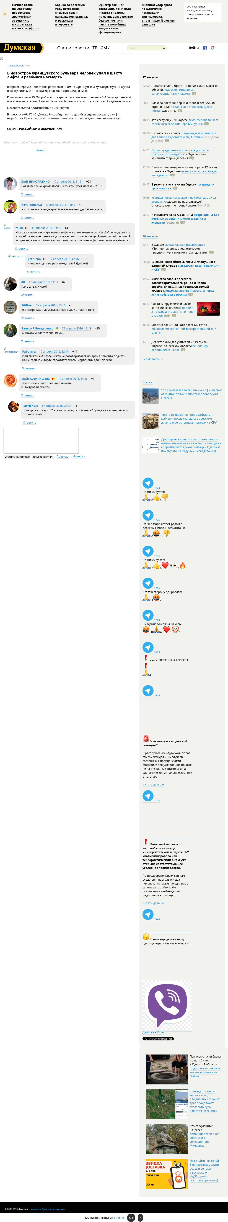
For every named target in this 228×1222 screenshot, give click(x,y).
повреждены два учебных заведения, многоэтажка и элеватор (185, 219)
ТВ (95, 48)
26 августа (150, 236)
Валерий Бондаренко (37, 328)
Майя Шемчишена (35, 379)
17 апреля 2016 (15, 65)
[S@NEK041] (13, 411)
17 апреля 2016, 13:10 (51, 305)
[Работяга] (11, 352)
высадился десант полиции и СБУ (185, 268)
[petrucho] (15, 256)
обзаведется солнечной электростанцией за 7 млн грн (183, 331)
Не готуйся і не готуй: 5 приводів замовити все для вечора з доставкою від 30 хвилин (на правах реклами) (204, 1170)
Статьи (64, 48)
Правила (62, 456)
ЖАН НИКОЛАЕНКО (35, 182)
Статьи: (147, 382)
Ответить (27, 194)
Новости (80, 48)
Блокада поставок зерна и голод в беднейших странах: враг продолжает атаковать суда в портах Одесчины (205, 1101)
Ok (131, 1218)
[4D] (10, 290)
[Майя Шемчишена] (10, 386)
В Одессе (158, 245)
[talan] (7, 228)
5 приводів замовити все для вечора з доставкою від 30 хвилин (183, 135)
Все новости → (152, 359)
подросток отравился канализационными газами (172, 92)
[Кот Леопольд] (10, 212)
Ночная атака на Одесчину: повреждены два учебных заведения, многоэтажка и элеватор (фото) (25, 16)
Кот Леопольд (31, 205)
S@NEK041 (31, 406)
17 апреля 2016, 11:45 (60, 205)
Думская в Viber (153, 1032)
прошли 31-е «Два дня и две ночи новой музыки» (173, 312)
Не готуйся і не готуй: (166, 133)
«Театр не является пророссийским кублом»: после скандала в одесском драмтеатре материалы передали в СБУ (189, 418)
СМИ (105, 48)
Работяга (29, 352)
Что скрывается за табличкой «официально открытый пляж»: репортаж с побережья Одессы (191, 394)
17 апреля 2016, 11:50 (46, 228)
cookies (119, 1218)
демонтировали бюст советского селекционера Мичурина (184, 122)
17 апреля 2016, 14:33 (73, 379)
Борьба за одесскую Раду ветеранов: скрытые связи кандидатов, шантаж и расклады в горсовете (71, 14)
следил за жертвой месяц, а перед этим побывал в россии (182, 293)
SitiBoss (27, 305)
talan (19, 228)
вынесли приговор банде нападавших (184, 173)
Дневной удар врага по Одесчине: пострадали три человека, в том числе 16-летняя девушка (158, 14)
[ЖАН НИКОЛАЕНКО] (10, 189)
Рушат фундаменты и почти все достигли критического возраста (180, 152)
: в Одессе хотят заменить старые (178, 156)
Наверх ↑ (42, 150)
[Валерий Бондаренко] (10, 336)
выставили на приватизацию (185, 245)
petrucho (34, 259)
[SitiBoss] (10, 313)
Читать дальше (153, 784)
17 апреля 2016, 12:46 (64, 259)
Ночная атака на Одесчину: (172, 215)
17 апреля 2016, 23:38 (56, 406)
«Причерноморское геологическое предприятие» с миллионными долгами (179, 250)
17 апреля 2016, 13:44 (54, 352)
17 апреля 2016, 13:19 (76, 328)
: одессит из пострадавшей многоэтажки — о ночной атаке (178, 203)
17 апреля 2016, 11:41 (68, 182)
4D (23, 282)
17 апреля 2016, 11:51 (43, 282)
